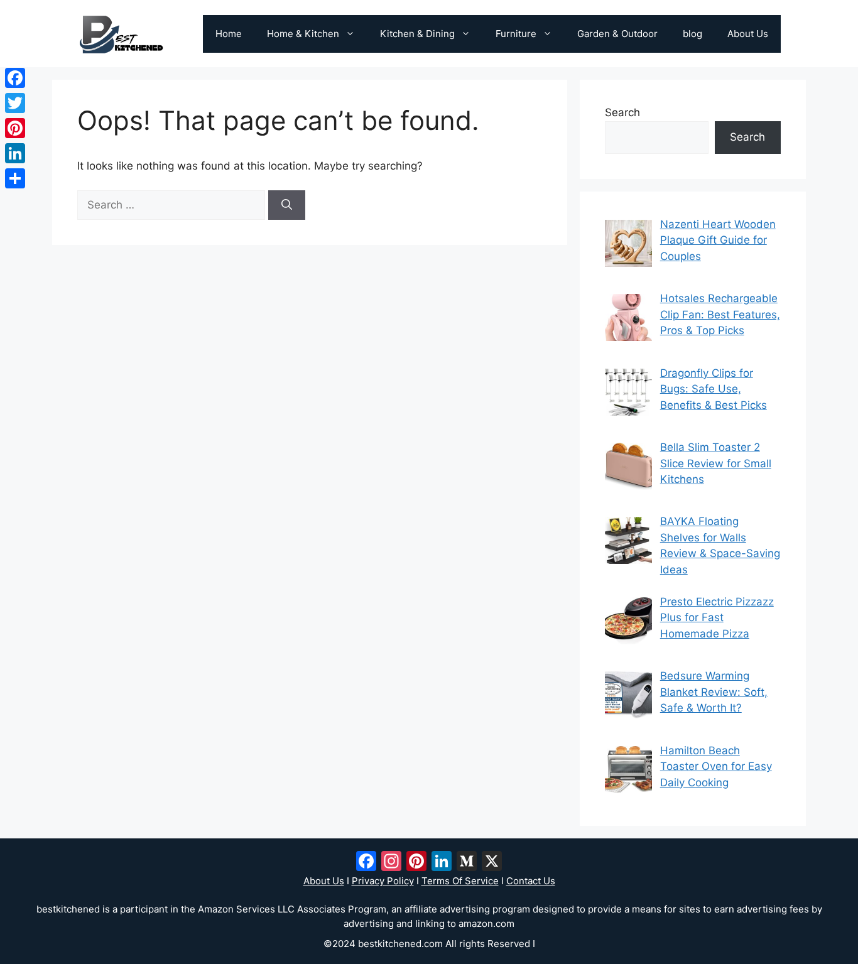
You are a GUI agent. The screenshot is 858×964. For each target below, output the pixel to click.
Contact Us (530, 881)
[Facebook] (15, 77)
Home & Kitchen (303, 34)
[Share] (15, 178)
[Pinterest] (15, 128)
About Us (747, 34)
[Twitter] (15, 103)
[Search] (286, 205)
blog (692, 34)
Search (622, 112)
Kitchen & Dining (417, 34)
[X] (491, 862)
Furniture (516, 34)
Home (228, 34)
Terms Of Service (460, 881)
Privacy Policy (383, 881)
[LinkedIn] (15, 153)
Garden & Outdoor (617, 34)
